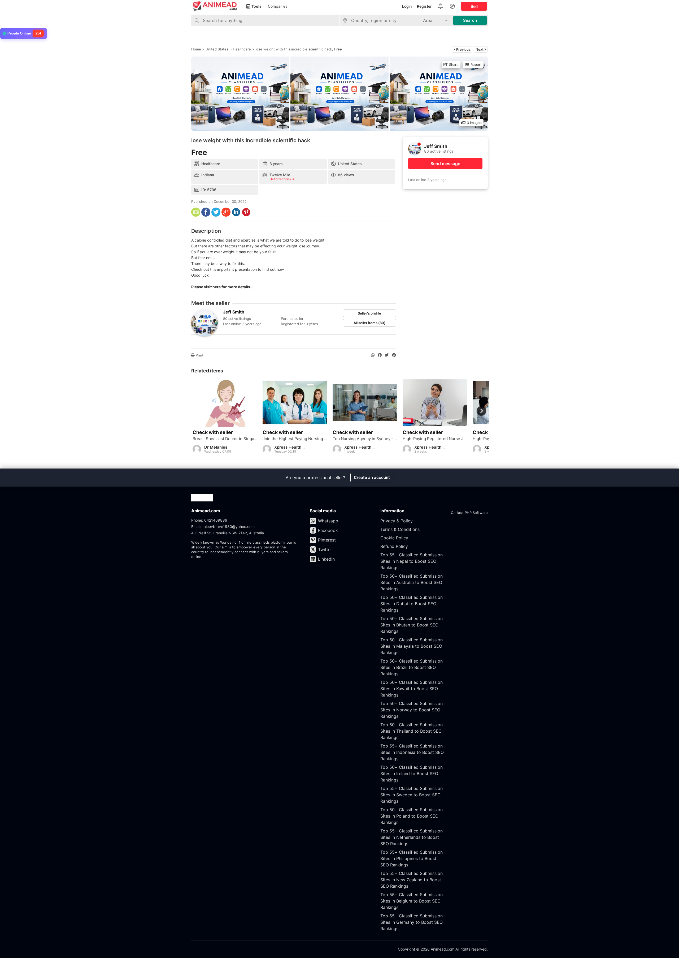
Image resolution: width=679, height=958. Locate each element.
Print (199, 355)
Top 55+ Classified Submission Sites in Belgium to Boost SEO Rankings (411, 901)
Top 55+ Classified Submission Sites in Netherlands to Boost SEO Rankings (411, 837)
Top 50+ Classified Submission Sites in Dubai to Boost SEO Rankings (411, 604)
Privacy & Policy (396, 520)
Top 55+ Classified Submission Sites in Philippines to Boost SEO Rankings (411, 858)
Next (480, 49)
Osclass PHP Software (469, 512)
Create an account (372, 477)
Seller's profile (369, 313)
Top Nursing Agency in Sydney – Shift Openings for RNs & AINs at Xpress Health (365, 438)
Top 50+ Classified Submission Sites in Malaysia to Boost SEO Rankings (411, 646)
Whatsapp (328, 520)
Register (424, 6)
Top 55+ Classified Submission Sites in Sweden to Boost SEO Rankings (411, 795)
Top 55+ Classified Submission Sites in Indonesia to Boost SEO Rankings (412, 752)
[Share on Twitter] (387, 355)
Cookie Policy (394, 537)
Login (407, 6)
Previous (463, 49)
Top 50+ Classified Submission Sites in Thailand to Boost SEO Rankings (411, 731)
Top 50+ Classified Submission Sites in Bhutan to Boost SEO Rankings (411, 625)
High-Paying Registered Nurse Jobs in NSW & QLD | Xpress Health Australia (435, 438)
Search (470, 20)
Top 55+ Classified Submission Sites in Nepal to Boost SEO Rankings (411, 561)
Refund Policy (394, 546)
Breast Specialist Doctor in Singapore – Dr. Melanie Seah (225, 438)
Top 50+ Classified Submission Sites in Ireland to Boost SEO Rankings (411, 773)
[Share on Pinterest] (394, 355)
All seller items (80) (369, 323)
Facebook (328, 530)
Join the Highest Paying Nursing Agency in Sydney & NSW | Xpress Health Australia (295, 438)
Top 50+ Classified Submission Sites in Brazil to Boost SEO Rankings (411, 667)
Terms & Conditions (400, 529)
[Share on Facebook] (380, 355)
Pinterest (327, 540)
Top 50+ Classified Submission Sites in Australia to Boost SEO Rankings (411, 582)
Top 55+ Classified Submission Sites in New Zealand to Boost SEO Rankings (411, 880)
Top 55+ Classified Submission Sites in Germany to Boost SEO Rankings (411, 922)
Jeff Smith (233, 312)
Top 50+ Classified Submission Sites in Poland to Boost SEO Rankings (411, 816)
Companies (277, 6)
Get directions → (281, 179)
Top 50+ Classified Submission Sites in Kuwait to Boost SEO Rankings (411, 689)
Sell (474, 6)
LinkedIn (326, 559)
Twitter (325, 549)
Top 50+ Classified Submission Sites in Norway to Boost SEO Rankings (411, 710)
